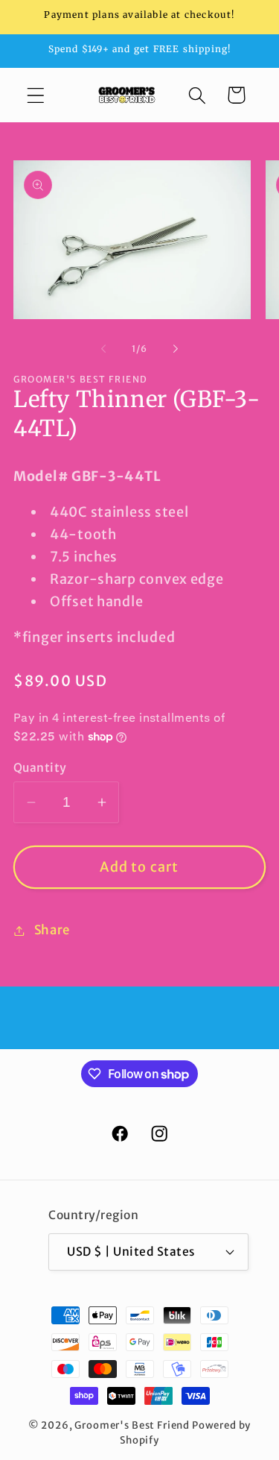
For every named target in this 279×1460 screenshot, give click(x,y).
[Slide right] (175, 349)
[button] (36, 95)
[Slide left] (103, 349)
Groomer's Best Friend (132, 1425)
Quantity (40, 768)
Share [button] (52, 930)
